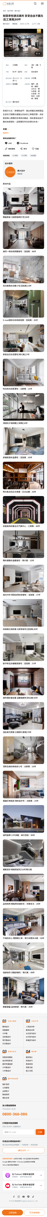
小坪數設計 (6, 1070)
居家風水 (29, 1057)
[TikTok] (33, 1196)
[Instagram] (18, 1196)
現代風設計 (6, 1040)
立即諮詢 (12, 1212)
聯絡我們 (5, 1094)
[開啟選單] (42, 3)
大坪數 (4, 1033)
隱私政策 (5, 1098)
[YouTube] (23, 1196)
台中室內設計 (31, 1037)
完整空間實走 (7, 1057)
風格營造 (29, 1064)
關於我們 (5, 1084)
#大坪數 (24, 155)
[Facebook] (14, 1196)
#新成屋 (33, 155)
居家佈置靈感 (7, 1064)
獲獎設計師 (30, 1030)
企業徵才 (5, 1091)
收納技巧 (29, 1060)
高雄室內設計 (31, 1040)
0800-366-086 (14, 1114)
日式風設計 (6, 1043)
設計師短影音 (7, 1060)
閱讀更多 (6, 133)
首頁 (4, 11)
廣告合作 (22, 1150)
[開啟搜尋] (35, 3)
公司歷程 (5, 1087)
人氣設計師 (30, 1026)
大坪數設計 (6, 1067)
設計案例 (10, 11)
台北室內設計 (31, 1033)
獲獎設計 (5, 1026)
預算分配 (29, 1067)
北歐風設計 (6, 1037)
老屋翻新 (5, 1030)
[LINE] (28, 1196)
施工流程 (29, 1070)
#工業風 (15, 155)
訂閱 (40, 1132)
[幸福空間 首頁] (8, 3)
